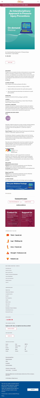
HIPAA (7, 361)
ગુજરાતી (16, 347)
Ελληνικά (16, 351)
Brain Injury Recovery (9, 272)
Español (7, 344)
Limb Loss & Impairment (9, 278)
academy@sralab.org (21, 205)
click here (31, 180)
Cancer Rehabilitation (9, 276)
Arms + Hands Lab (16, 247)
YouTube (7, 319)
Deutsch (26, 351)
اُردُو (25, 347)
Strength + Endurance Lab (18, 253)
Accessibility (8, 363)
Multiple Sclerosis (8, 280)
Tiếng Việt (7, 349)
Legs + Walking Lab (16, 241)
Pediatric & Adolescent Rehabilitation (12, 274)
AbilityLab (20, 2)
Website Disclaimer (9, 359)
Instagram (10, 319)
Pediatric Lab (14, 259)
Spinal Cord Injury (9, 270)
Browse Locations (11, 328)
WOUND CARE (9, 193)
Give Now (27, 220)
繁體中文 (26, 344)
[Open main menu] (2, 1)
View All (7, 282)
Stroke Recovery (8, 268)
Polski (16, 344)
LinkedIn (9, 319)
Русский (7, 347)
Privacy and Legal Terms (9, 357)
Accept (33, 389)
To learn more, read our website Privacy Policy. (10, 394)
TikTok (12, 319)
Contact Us (13, 220)
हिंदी (25, 349)
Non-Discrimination (9, 365)
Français (7, 351)
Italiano (16, 349)
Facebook (6, 319)
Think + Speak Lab (16, 235)
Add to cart (10, 62)
